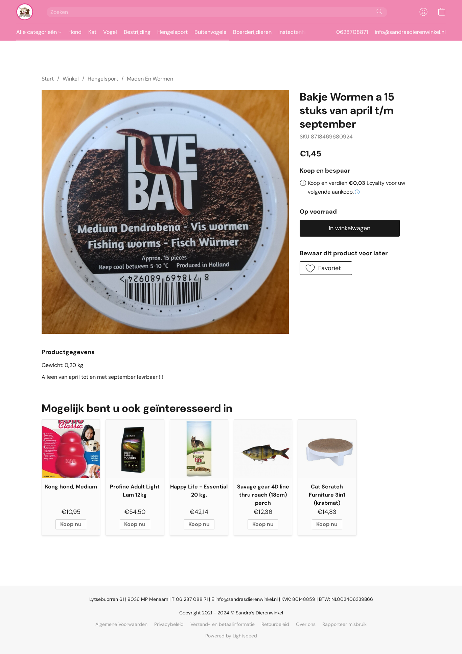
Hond (75, 32)
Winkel (71, 78)
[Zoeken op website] (379, 11)
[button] (24, 11)
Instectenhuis (295, 32)
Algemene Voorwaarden (121, 624)
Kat (92, 32)
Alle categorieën (37, 32)
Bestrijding (137, 32)
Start (48, 78)
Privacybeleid (169, 624)
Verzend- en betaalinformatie (222, 624)
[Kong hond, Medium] (71, 449)
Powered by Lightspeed (231, 636)
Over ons (306, 624)
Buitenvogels (210, 32)
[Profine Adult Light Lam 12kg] (135, 449)
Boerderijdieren (252, 32)
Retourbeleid (275, 624)
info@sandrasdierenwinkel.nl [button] (410, 32)
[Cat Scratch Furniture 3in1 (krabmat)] (327, 449)
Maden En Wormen (150, 78)
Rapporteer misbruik (344, 624)
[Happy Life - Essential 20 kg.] (199, 449)
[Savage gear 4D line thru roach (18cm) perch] (263, 449)
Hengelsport (172, 32)
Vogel (110, 32)
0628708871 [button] (352, 32)
